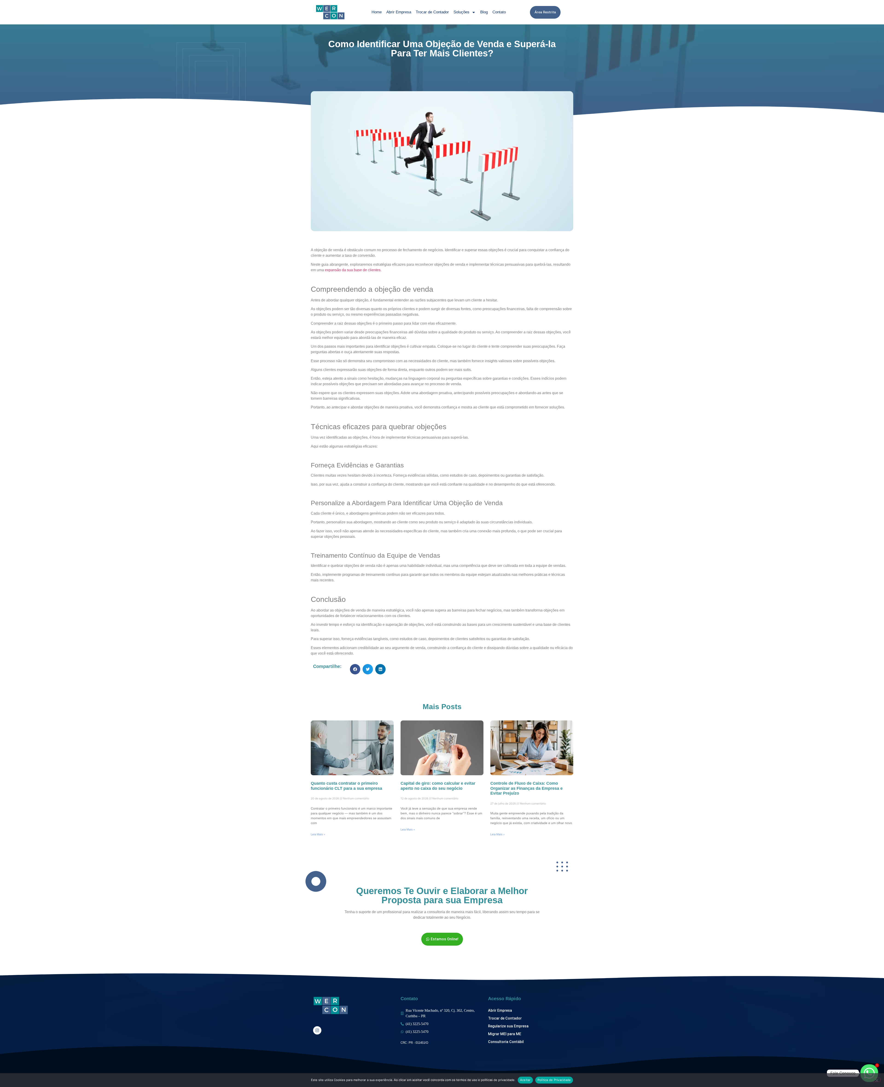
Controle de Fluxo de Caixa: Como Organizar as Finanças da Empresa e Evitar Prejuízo (526, 788)
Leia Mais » (318, 834)
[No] (877, 1080)
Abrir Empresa (398, 12)
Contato (499, 12)
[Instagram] (317, 1030)
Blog (484, 12)
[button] (355, 669)
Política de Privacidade (554, 1080)
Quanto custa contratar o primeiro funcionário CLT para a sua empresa (346, 786)
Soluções (461, 12)
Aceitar (525, 1080)
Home (377, 12)
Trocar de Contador (432, 12)
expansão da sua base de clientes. (353, 270)
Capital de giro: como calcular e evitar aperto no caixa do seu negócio (438, 786)
